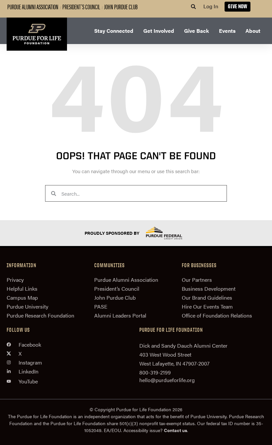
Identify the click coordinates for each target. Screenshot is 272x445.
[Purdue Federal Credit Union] (170, 233)
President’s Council (81, 6)
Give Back (196, 30)
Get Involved (158, 30)
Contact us (175, 430)
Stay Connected (113, 30)
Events (227, 30)
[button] (193, 7)
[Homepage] (37, 34)
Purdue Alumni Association (32, 6)
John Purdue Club (121, 6)
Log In (210, 6)
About (252, 30)
